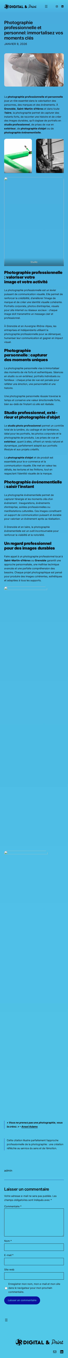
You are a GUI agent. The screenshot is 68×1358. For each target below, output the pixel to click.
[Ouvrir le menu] (46, 6)
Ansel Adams (29, 1126)
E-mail (8, 1255)
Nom (8, 1240)
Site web (9, 1269)
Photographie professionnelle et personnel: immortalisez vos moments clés (33, 30)
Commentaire (12, 1206)
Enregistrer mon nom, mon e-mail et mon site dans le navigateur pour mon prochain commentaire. (34, 1287)
